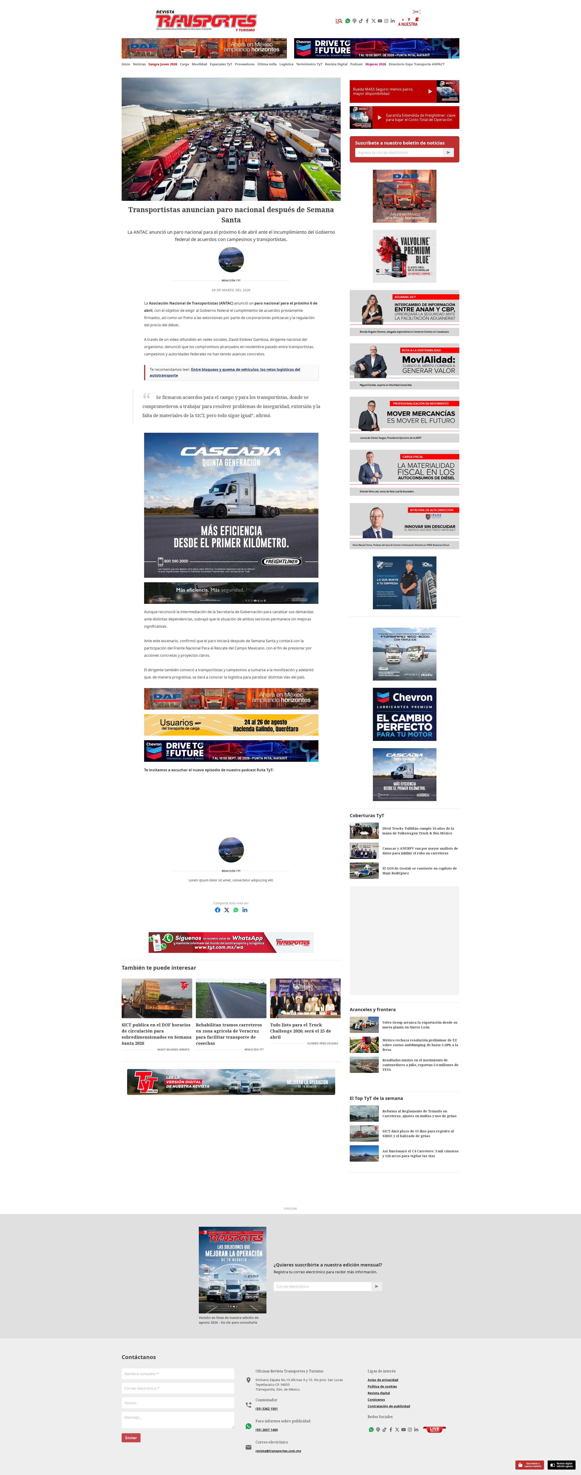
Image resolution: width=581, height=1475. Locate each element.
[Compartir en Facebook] (217, 910)
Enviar (131, 1437)
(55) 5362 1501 (267, 1408)
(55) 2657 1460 (267, 1430)
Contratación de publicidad (389, 1406)
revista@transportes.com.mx (278, 1451)
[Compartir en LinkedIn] (245, 910)
